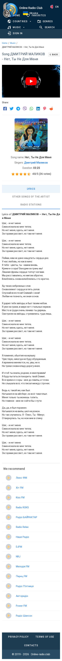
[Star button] (13, 174)
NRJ (18, 556)
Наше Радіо (22, 536)
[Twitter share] (12, 109)
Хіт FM (19, 487)
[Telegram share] (18, 109)
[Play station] (8, 478)
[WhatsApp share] (31, 109)
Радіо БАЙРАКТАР (26, 517)
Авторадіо (22, 596)
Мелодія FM (22, 566)
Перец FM (21, 576)
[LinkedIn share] (38, 109)
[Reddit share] (51, 109)
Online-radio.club (40, 654)
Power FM (21, 605)
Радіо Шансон (24, 615)
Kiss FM (20, 497)
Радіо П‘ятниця (25, 586)
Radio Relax (22, 527)
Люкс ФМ (21, 477)
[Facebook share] (5, 109)
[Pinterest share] (45, 109)
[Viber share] (25, 109)
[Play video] (31, 81)
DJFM (19, 546)
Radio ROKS (22, 507)
